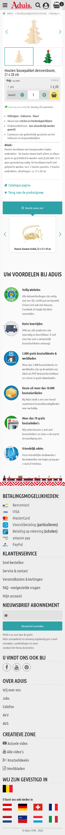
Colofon (8, 706)
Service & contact (15, 570)
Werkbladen (16, 768)
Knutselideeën (18, 760)
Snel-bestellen (13, 562)
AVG (6, 723)
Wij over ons (12, 689)
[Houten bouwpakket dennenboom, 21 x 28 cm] (33, 31)
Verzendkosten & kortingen (23, 579)
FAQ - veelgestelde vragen (21, 587)
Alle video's (15, 751)
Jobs (6, 698)
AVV (6, 714)
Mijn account (12, 595)
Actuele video (17, 743)
